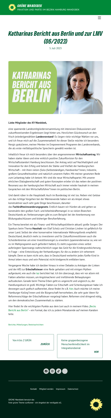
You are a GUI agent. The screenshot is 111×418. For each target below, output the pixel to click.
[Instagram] (52, 371)
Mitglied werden (46, 389)
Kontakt (33, 389)
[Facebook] (46, 371)
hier (71, 288)
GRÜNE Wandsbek (29, 6)
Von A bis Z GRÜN (31, 342)
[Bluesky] (65, 371)
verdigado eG (55, 402)
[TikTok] (58, 371)
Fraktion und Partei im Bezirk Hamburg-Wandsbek (48, 9)
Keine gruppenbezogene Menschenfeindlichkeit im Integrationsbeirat (79, 346)
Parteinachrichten (35, 324)
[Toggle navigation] (99, 17)
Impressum (60, 389)
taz (38, 273)
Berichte (12, 324)
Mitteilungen (22, 324)
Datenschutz (73, 389)
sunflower (29, 402)
